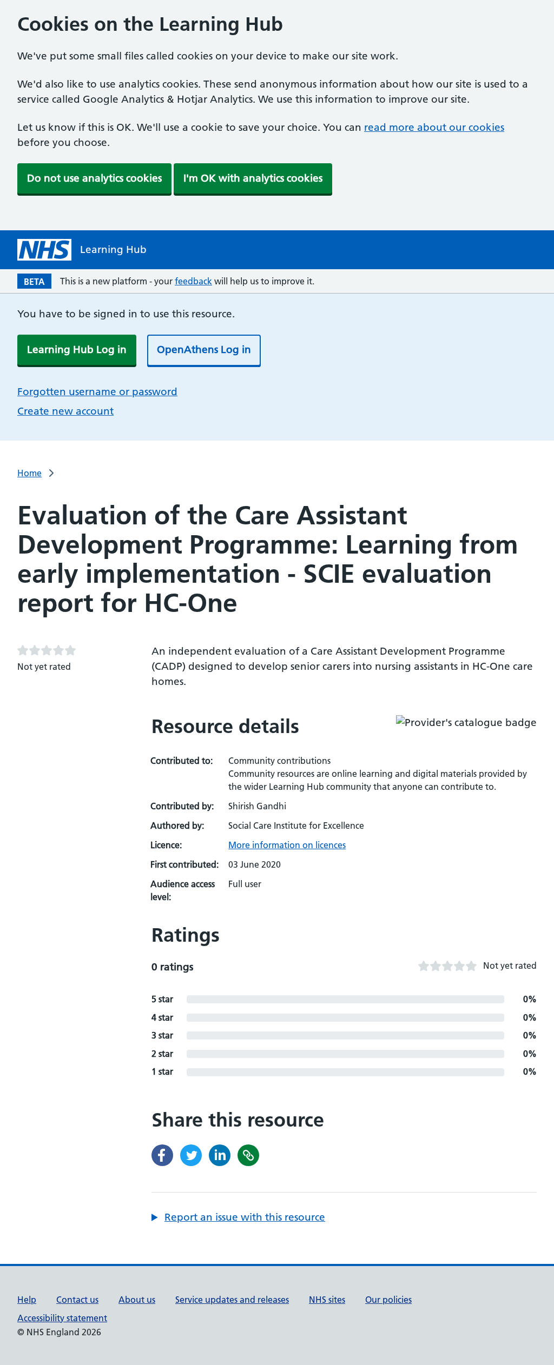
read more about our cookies (434, 127)
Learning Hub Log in (77, 349)
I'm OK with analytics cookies (252, 178)
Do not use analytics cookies (94, 178)
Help (26, 1299)
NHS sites (327, 1299)
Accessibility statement (62, 1318)
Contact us (77, 1299)
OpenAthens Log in (204, 349)
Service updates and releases (232, 1299)
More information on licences (287, 845)
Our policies (388, 1299)
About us (136, 1299)
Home (29, 473)
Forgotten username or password (97, 391)
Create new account (65, 411)
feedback (193, 281)
